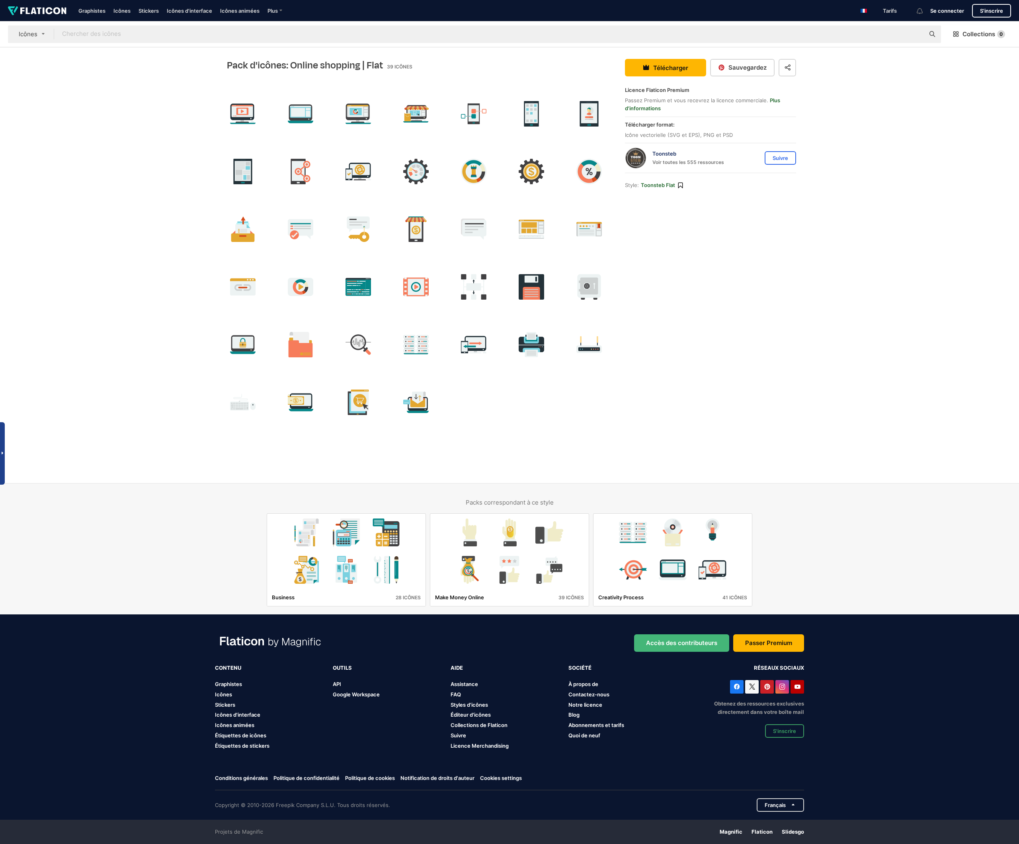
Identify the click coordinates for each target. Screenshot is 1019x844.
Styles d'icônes (469, 705)
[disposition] (300, 113)
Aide (457, 668)
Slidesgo (793, 831)
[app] (531, 113)
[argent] (531, 171)
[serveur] (415, 344)
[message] (473, 229)
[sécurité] (242, 344)
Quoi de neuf (584, 735)
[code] (358, 286)
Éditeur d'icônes (471, 714)
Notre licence (585, 705)
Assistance (464, 684)
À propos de (583, 684)
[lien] (300, 171)
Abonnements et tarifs (596, 725)
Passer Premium (768, 643)
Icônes (122, 11)
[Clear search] (914, 34)
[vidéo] (300, 286)
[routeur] (589, 344)
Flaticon (762, 831)
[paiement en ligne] (300, 402)
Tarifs (890, 11)
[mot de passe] (358, 229)
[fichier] (300, 344)
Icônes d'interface (189, 11)
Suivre (458, 735)
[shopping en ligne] (415, 113)
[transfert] (473, 344)
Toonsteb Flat (658, 185)
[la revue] (589, 229)
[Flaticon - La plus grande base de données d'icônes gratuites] (37, 10)
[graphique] (358, 113)
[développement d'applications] (473, 113)
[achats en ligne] (358, 402)
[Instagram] (782, 687)
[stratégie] (473, 171)
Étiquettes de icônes (240, 735)
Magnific (731, 831)
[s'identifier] (589, 113)
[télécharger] (242, 229)
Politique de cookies (370, 778)
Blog (574, 714)
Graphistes (91, 11)
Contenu (228, 668)
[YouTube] (797, 687)
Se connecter (947, 11)
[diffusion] (242, 113)
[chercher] (358, 344)
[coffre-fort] (589, 286)
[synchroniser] (358, 171)
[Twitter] (752, 687)
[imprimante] (531, 344)
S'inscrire (991, 11)
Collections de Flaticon (479, 725)
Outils (342, 668)
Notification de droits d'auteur (437, 778)
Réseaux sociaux (779, 668)
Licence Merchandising (480, 746)
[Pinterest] (767, 687)
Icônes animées (240, 11)
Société (579, 668)
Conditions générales (241, 778)
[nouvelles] (242, 171)
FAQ (456, 694)
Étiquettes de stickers (242, 746)
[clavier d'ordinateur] (242, 402)
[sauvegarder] (531, 286)
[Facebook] (737, 687)
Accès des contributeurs (681, 643)
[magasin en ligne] (415, 229)
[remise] (589, 171)
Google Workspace (356, 694)
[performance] (415, 171)
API (337, 684)
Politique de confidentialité (306, 778)
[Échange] (415, 402)
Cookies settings (501, 778)
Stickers (149, 11)
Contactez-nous (588, 694)
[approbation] (300, 229)
